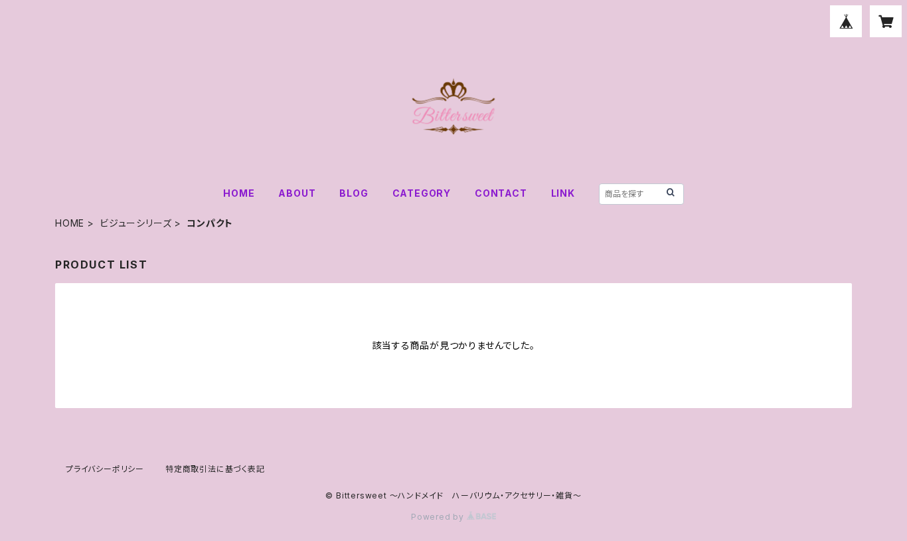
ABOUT (296, 193)
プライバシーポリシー (105, 469)
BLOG (353, 193)
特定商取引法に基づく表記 (215, 469)
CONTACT (501, 193)
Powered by (439, 517)
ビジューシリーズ (135, 223)
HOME (238, 193)
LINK (563, 193)
